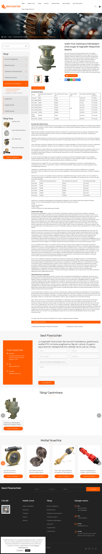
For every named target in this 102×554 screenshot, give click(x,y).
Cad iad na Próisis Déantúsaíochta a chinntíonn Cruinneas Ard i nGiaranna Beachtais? (13, 471)
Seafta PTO (8, 99)
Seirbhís (25, 520)
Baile (23, 3)
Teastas (25, 517)
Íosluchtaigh (66, 3)
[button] (3, 415)
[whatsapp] (92, 549)
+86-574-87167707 (14, 366)
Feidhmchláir (55, 3)
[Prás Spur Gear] (6, 121)
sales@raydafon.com (15, 373)
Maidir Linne (31, 3)
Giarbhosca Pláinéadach (20, 37)
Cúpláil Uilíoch (9, 105)
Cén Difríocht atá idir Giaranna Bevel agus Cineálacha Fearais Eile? (37, 471)
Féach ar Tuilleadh (12, 157)
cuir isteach (46, 383)
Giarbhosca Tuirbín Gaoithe (14, 93)
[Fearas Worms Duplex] (6, 147)
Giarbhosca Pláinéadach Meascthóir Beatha (42, 37)
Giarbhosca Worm (11, 77)
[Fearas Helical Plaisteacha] (6, 130)
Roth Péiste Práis (16, 139)
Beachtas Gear (10, 65)
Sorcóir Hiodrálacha (11, 59)
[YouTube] (86, 549)
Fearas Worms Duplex (18, 147)
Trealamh (25, 513)
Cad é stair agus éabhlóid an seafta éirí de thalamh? (63, 471)
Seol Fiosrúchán (77, 3)
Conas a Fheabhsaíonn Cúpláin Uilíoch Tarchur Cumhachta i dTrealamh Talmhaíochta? (88, 471)
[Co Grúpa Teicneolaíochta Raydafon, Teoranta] (10, 5)
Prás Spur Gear (16, 121)
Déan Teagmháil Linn (28, 9)
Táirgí (39, 3)
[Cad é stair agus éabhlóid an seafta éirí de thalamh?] (64, 456)
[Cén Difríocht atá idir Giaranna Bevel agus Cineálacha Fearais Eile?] (38, 456)
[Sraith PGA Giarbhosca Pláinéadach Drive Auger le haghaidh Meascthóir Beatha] (38, 79)
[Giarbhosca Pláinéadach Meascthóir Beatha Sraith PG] (13, 409)
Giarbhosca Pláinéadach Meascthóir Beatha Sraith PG (12, 424)
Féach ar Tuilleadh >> (13, 428)
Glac (28, 550)
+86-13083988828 (82, 510)
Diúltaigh (19, 550)
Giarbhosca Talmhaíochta (13, 71)
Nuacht (46, 3)
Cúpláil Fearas (9, 111)
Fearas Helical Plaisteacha (18, 130)
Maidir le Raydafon (28, 506)
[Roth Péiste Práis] (6, 139)
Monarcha (26, 509)
